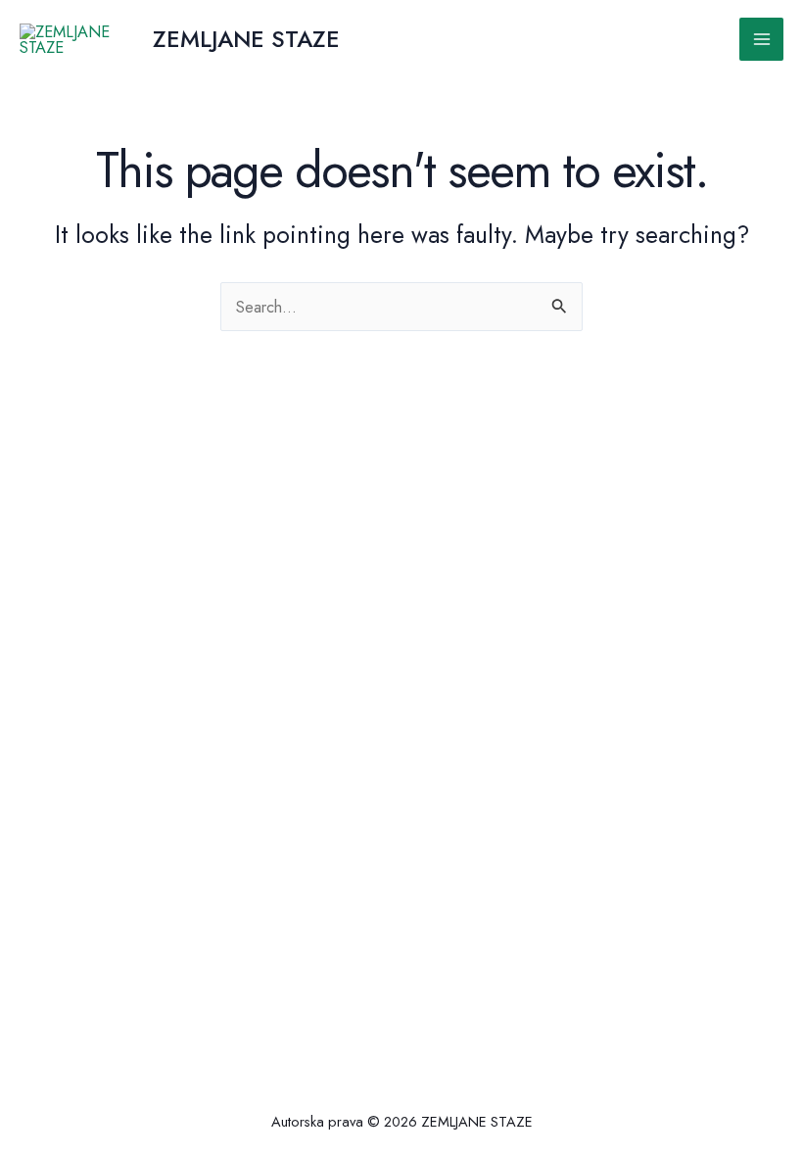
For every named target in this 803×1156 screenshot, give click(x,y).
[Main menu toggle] (761, 40)
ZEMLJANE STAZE (246, 39)
